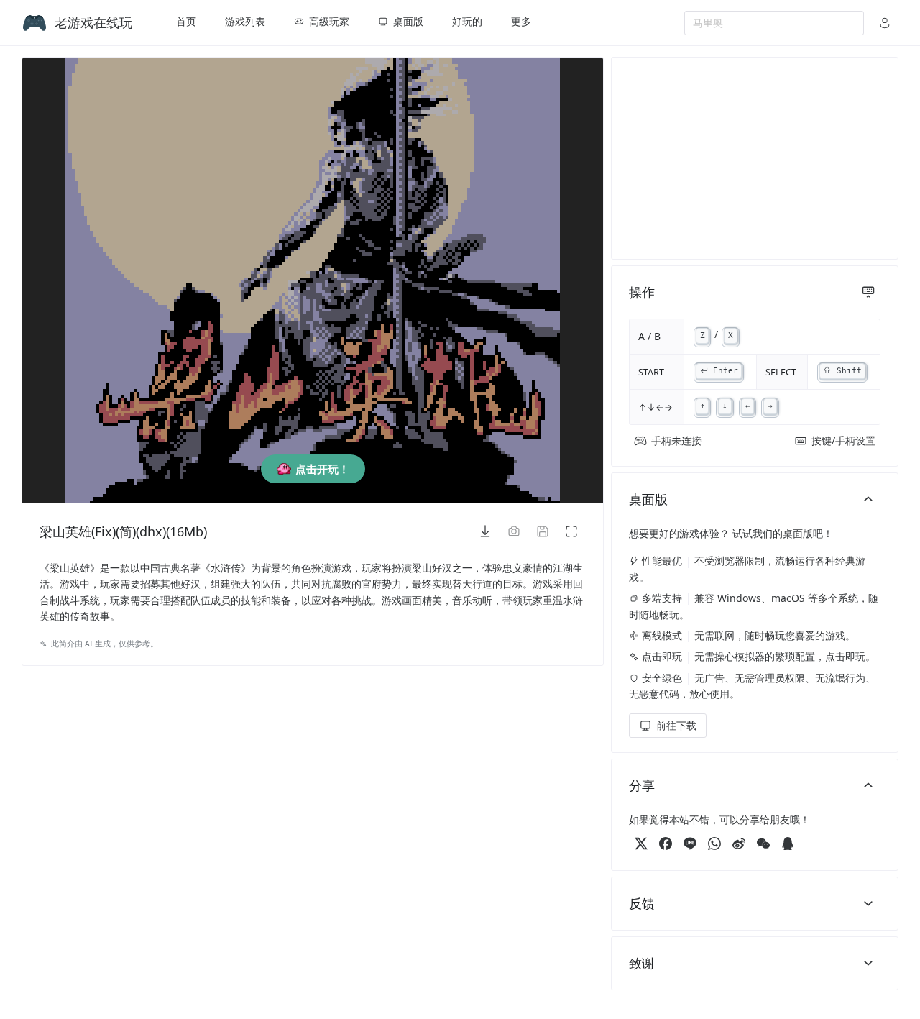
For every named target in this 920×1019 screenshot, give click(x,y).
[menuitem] (186, 23)
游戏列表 (245, 21)
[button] (885, 23)
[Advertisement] (755, 158)
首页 (186, 21)
